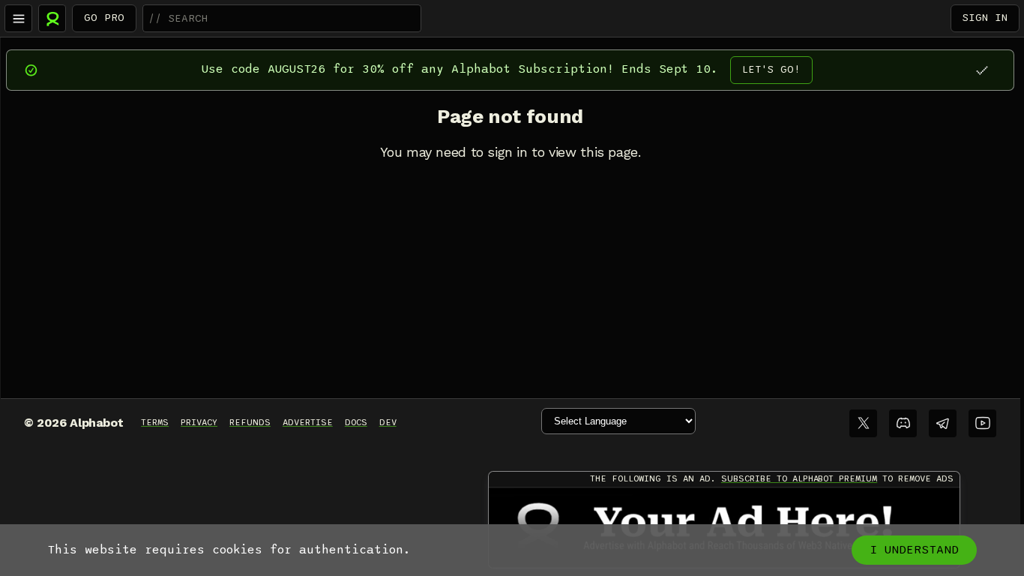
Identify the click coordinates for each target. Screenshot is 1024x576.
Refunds (250, 422)
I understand (914, 549)
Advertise (308, 422)
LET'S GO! (771, 69)
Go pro (104, 17)
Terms (155, 422)
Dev (388, 422)
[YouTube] (982, 423)
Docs (356, 422)
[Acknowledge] (982, 70)
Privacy (199, 422)
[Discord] (903, 423)
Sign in (985, 17)
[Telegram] (943, 423)
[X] (863, 423)
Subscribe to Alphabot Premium (799, 478)
